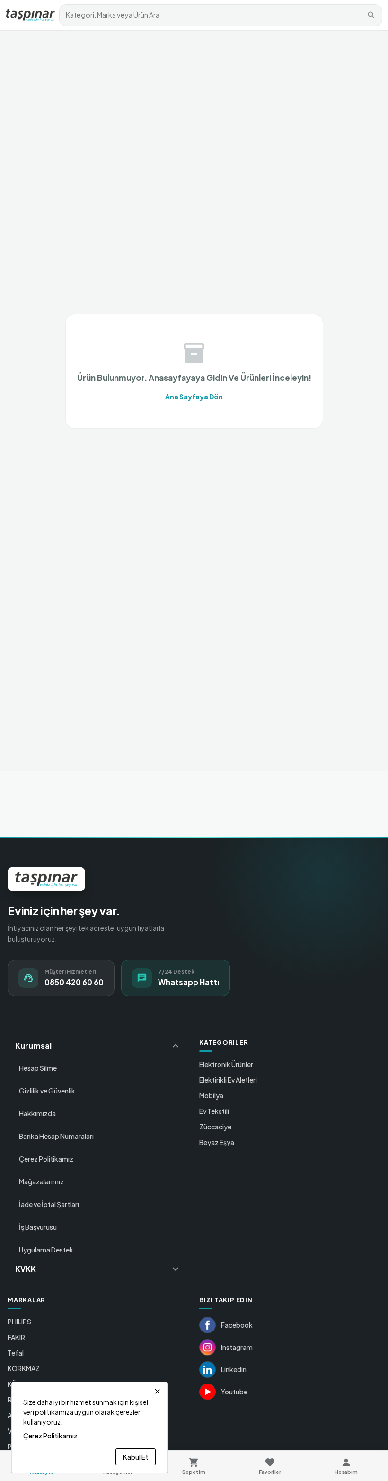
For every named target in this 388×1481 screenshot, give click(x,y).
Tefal (16, 1353)
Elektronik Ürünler (226, 1064)
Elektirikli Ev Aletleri (228, 1079)
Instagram (237, 1347)
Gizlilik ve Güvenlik (47, 1090)
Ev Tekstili (214, 1111)
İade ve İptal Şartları (49, 1204)
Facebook (237, 1325)
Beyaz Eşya (216, 1142)
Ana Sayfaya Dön (194, 396)
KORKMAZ (24, 1368)
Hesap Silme (38, 1068)
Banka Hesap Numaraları (56, 1136)
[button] (98, 1045)
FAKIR (16, 1337)
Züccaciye (215, 1126)
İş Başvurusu (38, 1227)
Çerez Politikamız (46, 1159)
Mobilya (211, 1095)
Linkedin (234, 1369)
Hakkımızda (37, 1113)
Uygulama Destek (46, 1249)
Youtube (234, 1391)
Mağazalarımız (41, 1181)
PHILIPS (19, 1321)
